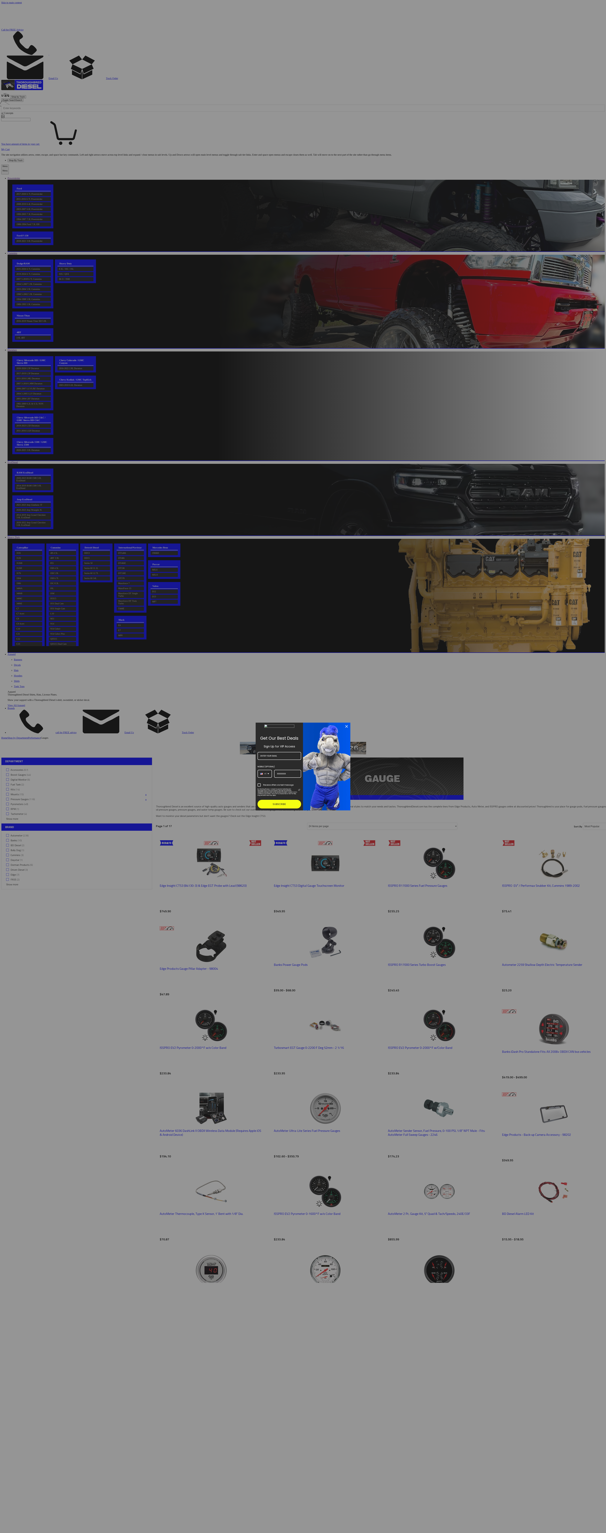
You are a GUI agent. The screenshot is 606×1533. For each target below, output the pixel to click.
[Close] (346, 726)
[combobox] (265, 774)
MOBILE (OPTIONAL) (266, 766)
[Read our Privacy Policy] (299, 790)
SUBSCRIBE (279, 804)
